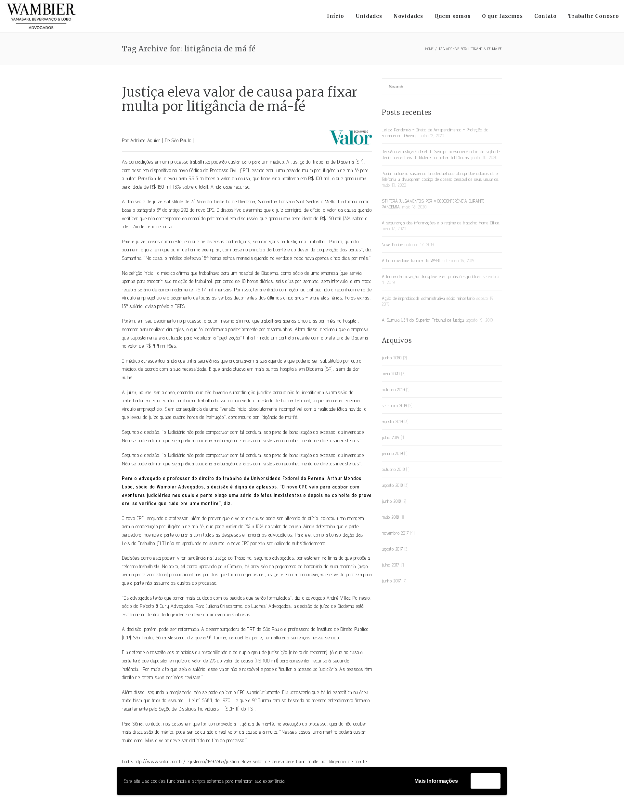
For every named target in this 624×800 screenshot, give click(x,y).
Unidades (369, 16)
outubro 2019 (393, 389)
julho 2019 (390, 437)
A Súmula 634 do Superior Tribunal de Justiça (423, 320)
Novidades (408, 16)
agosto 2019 (392, 421)
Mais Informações (436, 781)
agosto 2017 (392, 549)
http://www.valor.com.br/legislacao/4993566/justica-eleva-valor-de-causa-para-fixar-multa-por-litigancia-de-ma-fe (251, 761)
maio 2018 (390, 517)
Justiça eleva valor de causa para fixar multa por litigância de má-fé (240, 99)
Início (335, 16)
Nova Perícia (392, 244)
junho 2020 (392, 357)
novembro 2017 (395, 533)
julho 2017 (390, 564)
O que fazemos (502, 16)
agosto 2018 (392, 485)
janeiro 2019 (392, 453)
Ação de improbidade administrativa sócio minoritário (428, 298)
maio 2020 (391, 373)
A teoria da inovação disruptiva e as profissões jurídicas (432, 276)
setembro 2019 (394, 405)
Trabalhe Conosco (593, 16)
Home (429, 48)
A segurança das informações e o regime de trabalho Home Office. (441, 222)
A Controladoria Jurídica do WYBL (411, 260)
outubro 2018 (393, 469)
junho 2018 (391, 501)
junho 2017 (391, 580)
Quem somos (453, 16)
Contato (545, 16)
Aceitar (485, 780)
